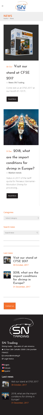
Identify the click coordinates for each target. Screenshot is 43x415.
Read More (12, 99)
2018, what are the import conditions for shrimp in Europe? (23, 396)
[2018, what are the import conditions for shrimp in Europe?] (21, 127)
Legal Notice (8, 359)
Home (6, 18)
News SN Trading (16, 82)
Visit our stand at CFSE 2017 (18, 72)
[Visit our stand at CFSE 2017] (21, 43)
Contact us (9, 306)
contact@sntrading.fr (11, 355)
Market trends (15, 172)
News (12, 18)
